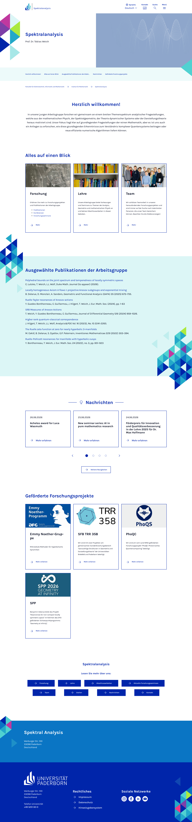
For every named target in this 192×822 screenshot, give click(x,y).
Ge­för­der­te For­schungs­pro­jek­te (116, 74)
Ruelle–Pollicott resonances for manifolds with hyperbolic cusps (60, 339)
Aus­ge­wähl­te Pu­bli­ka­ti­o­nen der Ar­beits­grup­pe (76, 74)
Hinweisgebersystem (90, 807)
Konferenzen (39, 213)
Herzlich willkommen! (33, 74)
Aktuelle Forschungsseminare (146, 683)
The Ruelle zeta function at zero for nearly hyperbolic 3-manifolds (61, 329)
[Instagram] (124, 798)
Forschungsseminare (42, 216)
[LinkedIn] (138, 798)
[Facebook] (131, 798)
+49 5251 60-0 (31, 807)
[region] (94, 74)
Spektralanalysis (42, 8)
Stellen (79, 692)
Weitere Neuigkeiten (99, 470)
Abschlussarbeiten (104, 683)
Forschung (44, 683)
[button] (132, 6)
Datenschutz (86, 802)
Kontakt (149, 692)
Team (47, 692)
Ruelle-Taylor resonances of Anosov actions (49, 299)
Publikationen (39, 210)
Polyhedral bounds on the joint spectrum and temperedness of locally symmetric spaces (74, 280)
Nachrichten (97, 74)
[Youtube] (145, 798)
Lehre (72, 683)
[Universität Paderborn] (96, 778)
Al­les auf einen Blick (51, 74)
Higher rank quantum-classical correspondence (51, 319)
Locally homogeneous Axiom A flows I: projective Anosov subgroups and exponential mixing (76, 290)
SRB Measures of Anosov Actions (43, 309)
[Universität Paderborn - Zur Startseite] (28, 6)
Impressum (85, 797)
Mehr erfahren (41, 562)
